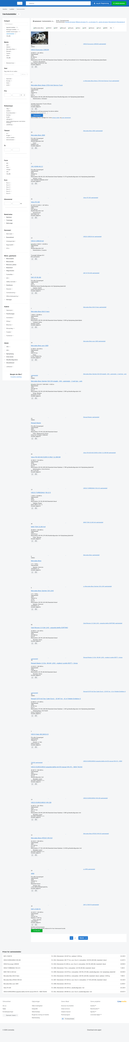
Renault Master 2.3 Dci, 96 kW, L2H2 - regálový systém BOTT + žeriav (54, 663)
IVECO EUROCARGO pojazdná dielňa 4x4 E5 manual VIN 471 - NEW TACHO (56, 767)
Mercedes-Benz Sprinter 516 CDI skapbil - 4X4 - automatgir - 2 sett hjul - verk (56, 381)
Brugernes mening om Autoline (40, 1014)
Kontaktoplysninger (8, 1011)
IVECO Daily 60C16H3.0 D (40, 734)
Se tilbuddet (36, 930)
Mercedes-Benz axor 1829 (39, 345)
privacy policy (56, 117)
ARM (32, 873)
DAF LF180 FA (36, 909)
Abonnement (37, 115)
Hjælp (4, 1008)
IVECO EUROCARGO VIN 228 (41, 802)
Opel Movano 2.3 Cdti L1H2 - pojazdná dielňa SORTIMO (49, 628)
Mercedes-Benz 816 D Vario (40, 311)
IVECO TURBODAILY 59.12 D (41, 492)
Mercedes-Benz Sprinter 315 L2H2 (42, 591)
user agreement (66, 117)
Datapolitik (35, 1008)
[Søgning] (28, 3)
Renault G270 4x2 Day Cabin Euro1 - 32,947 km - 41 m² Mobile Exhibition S (56, 699)
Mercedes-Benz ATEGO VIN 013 (41, 838)
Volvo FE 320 (35, 202)
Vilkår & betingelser (37, 1005)
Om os (4, 1005)
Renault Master (36, 423)
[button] (32, 66)
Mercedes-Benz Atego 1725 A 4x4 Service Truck (47, 85)
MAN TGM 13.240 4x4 (38, 527)
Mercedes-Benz (36, 561)
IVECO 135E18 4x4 (37, 241)
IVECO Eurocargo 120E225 (40, 50)
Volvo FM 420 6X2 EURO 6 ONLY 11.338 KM (45, 457)
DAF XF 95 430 (36, 277)
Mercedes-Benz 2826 (38, 135)
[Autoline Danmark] (9, 3)
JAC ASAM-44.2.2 (37, 166)
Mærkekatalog (36, 1017)
